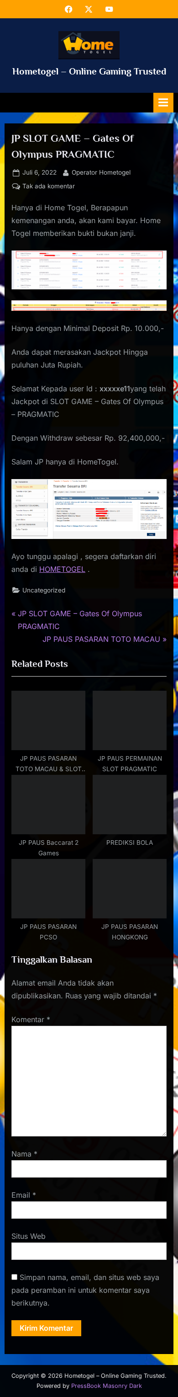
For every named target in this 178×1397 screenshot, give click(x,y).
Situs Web (28, 1236)
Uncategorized (43, 590)
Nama (24, 1153)
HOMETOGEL (62, 569)
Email (23, 1195)
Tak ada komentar (48, 187)
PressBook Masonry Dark (106, 1385)
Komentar (30, 1019)
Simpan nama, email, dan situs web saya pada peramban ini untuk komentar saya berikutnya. (85, 1290)
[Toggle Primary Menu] (163, 102)
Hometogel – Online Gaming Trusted (89, 71)
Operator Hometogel (101, 172)
